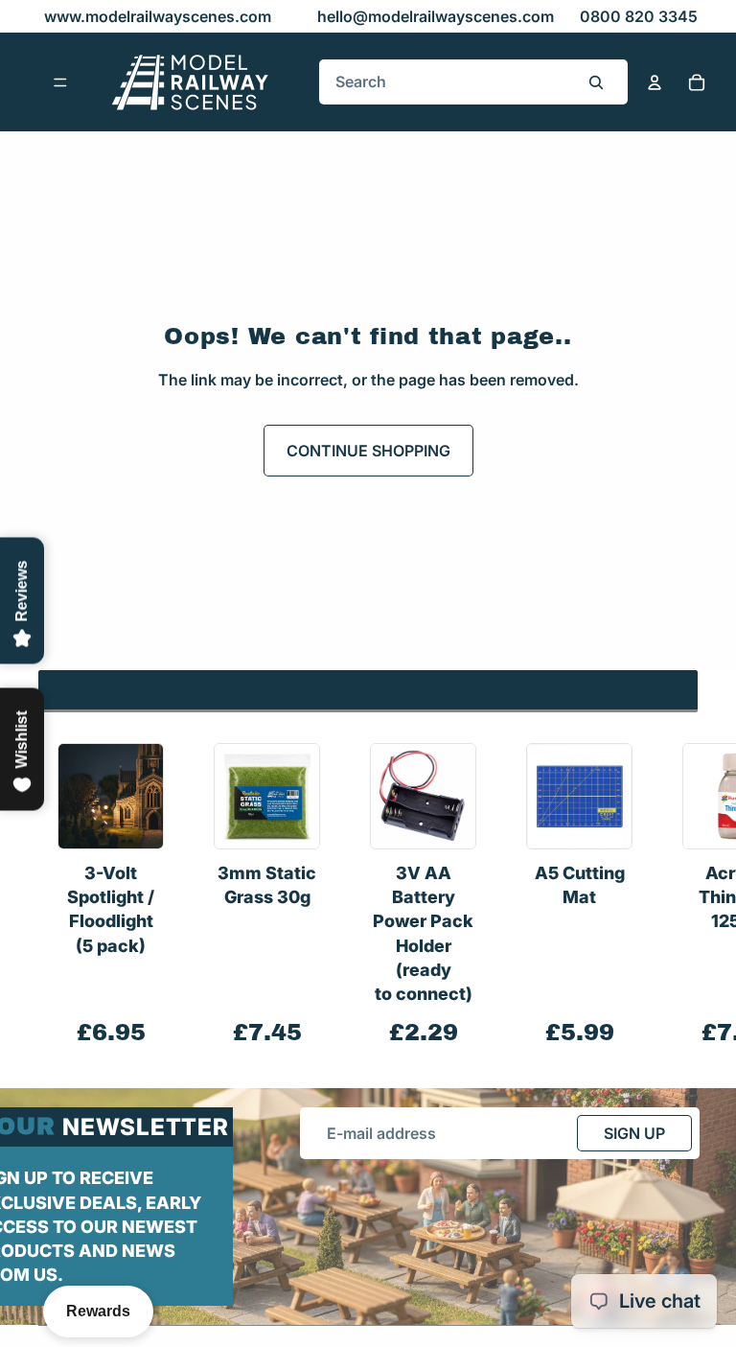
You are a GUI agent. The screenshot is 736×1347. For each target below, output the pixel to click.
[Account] (654, 82)
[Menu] (60, 82)
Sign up (634, 1133)
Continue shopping (368, 450)
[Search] (596, 82)
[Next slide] (677, 896)
